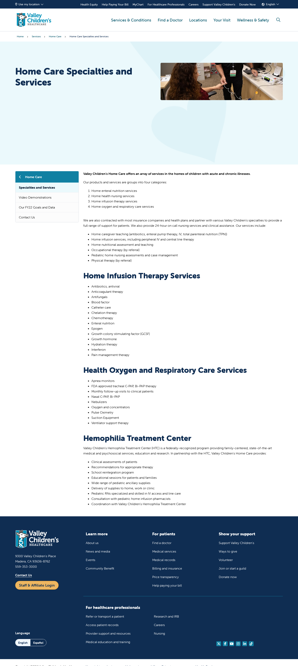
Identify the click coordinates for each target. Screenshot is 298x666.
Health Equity (89, 4)
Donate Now (247, 4)
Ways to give (228, 551)
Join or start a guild (232, 568)
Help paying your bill (167, 585)
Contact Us (27, 217)
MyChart (138, 4)
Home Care (33, 177)
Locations (198, 19)
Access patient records (102, 625)
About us (92, 543)
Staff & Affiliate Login (37, 585)
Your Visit (221, 19)
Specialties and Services (37, 187)
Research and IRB (166, 616)
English (270, 4)
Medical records (163, 560)
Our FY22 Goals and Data (37, 207)
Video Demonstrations (35, 197)
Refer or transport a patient (105, 616)
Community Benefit (100, 568)
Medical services (164, 551)
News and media (98, 551)
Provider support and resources (108, 633)
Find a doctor (161, 543)
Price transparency (165, 577)
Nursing (159, 633)
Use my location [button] (29, 4)
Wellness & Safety (253, 19)
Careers (193, 4)
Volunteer (226, 560)
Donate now (228, 577)
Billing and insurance (167, 568)
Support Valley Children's (219, 4)
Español (38, 643)
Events (90, 560)
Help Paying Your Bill (115, 4)
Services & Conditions (131, 19)
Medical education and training (108, 642)
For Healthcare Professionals (166, 4)
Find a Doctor (170, 19)
